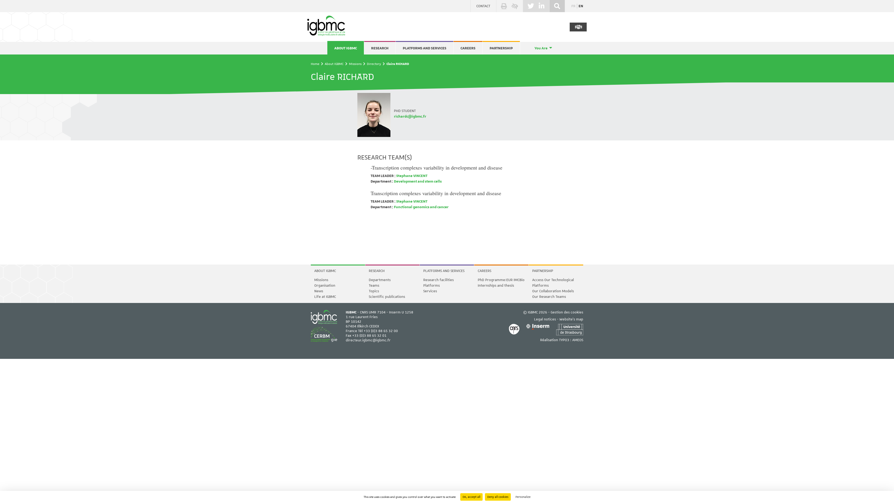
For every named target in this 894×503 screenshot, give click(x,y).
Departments (380, 280)
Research (380, 48)
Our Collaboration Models (553, 291)
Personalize (523, 497)
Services (430, 291)
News (318, 291)
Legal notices (545, 319)
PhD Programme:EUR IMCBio (501, 280)
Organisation (324, 285)
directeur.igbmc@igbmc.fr (368, 340)
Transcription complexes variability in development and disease (436, 193)
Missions (355, 64)
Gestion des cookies (567, 312)
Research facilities (438, 280)
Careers (468, 48)
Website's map (571, 319)
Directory (374, 64)
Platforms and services (424, 48)
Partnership (501, 48)
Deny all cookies (497, 497)
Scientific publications (387, 296)
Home (315, 64)
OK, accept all (471, 497)
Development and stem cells (417, 181)
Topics (374, 291)
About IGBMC (345, 48)
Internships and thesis (496, 285)
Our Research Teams (549, 296)
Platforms (431, 285)
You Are (541, 48)
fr (573, 6)
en (581, 6)
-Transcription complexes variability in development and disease (436, 167)
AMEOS (577, 340)
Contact (483, 6)
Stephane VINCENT (411, 175)
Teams (374, 285)
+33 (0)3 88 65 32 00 (381, 331)
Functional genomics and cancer (421, 207)
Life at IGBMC (325, 296)
